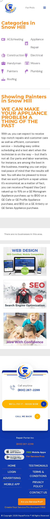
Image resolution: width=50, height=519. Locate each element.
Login (12, 472)
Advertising (12, 478)
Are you (32, 501)
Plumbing (36, 71)
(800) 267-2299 (29, 390)
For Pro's (30, 7)
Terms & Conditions (38, 474)
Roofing (12, 79)
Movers (35, 63)
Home (12, 465)
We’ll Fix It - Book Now (24, 404)
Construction (15, 55)
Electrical (37, 55)
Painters (12, 71)
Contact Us (38, 492)
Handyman (14, 63)
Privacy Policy (38, 484)
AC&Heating (15, 39)
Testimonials (38, 465)
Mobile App (12, 484)
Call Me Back (23, 416)
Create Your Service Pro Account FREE (25, 507)
